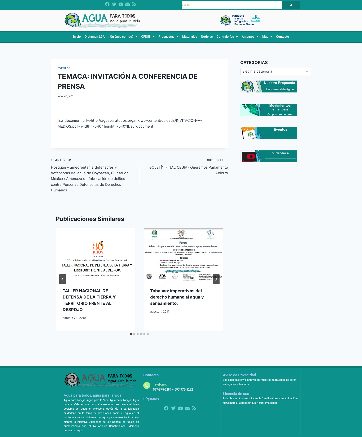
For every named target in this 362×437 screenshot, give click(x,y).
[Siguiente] (216, 279)
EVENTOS (64, 68)
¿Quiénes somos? (121, 36)
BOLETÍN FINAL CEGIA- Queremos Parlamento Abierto (188, 166)
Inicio (77, 36)
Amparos (248, 36)
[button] (123, 37)
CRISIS (146, 36)
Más (265, 36)
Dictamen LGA (95, 36)
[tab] (131, 334)
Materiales (189, 36)
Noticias (207, 36)
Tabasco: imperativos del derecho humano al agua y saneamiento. (177, 297)
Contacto (282, 36)
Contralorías (225, 36)
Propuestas (166, 36)
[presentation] (95, 254)
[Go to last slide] (62, 279)
